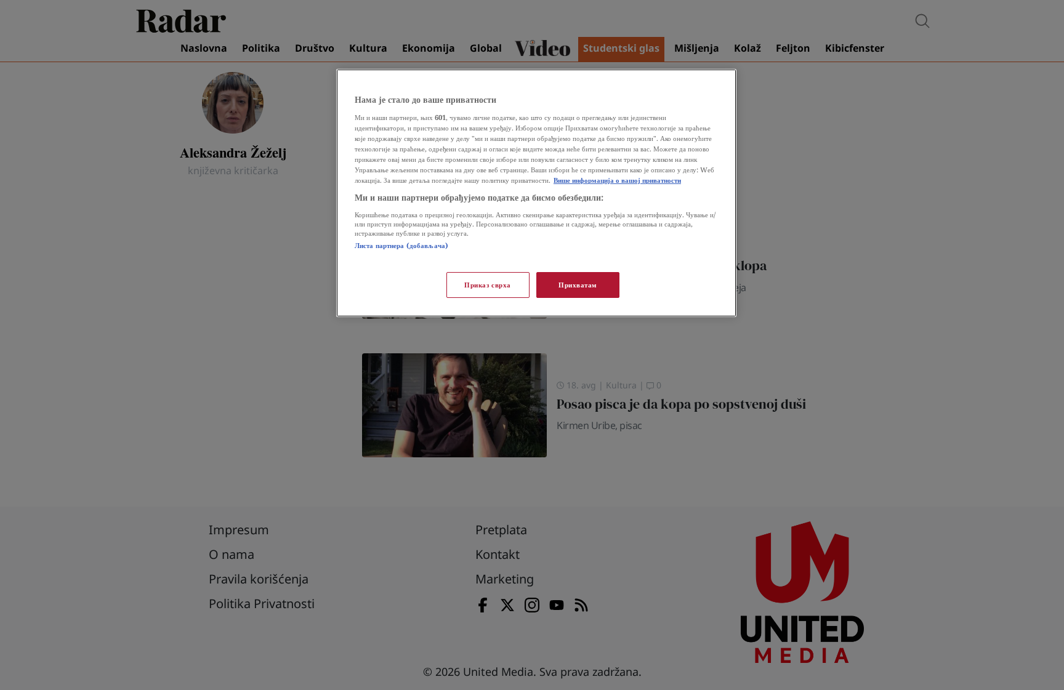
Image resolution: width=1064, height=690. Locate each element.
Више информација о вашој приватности (617, 180)
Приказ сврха (487, 284)
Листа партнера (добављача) (401, 245)
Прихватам (577, 284)
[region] (536, 193)
